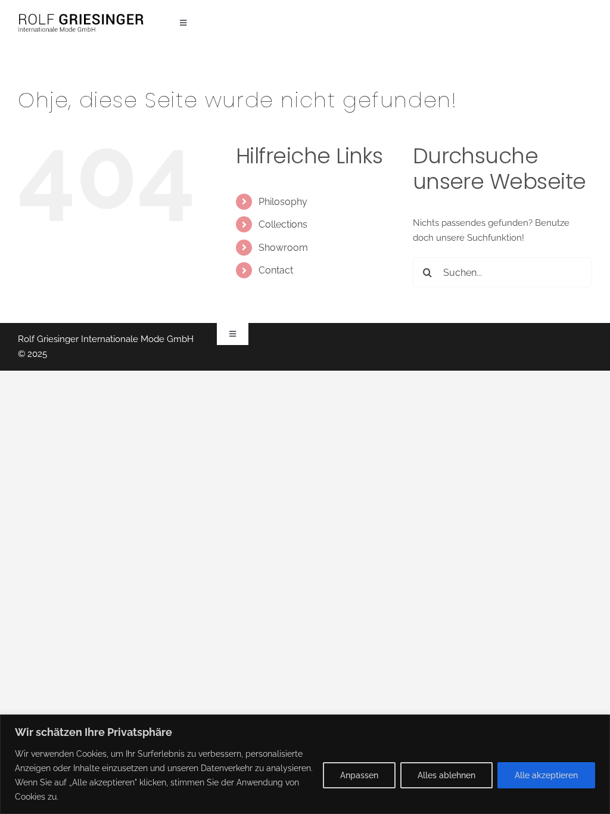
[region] (305, 764)
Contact (276, 270)
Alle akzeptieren (546, 775)
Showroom (283, 247)
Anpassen (359, 775)
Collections (283, 224)
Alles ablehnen (446, 775)
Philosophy (283, 201)
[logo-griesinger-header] (81, 16)
